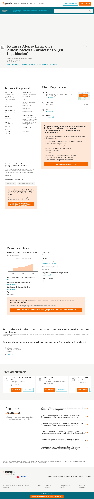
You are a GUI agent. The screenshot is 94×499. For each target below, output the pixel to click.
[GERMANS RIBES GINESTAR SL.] (6, 379)
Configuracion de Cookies (65, 486)
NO (8, 279)
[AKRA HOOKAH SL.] (40, 379)
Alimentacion (11, 183)
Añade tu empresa (70, 3)
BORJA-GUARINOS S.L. (85, 378)
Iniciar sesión (85, 3)
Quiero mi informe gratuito (66, 164)
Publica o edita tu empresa (82, 476)
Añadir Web (49, 111)
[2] (10, 61)
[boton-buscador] (90, 11)
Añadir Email (50, 117)
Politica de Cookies (48, 486)
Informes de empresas (21, 3)
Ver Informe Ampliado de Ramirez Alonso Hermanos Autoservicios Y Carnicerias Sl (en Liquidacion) (21, 204)
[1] (8, 61)
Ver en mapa (83, 96)
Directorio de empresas (36, 3)
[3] (11, 61)
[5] (15, 61)
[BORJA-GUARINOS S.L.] (73, 379)
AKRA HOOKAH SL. (51, 378)
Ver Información (12, 284)
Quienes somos (52, 476)
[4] (13, 61)
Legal (39, 485)
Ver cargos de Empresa (49, 263)
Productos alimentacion (26, 183)
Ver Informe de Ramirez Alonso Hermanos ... (47, 496)
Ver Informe (16, 390)
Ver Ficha (28, 390)
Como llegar (50, 97)
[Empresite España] (8, 3)
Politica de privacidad (82, 486)
